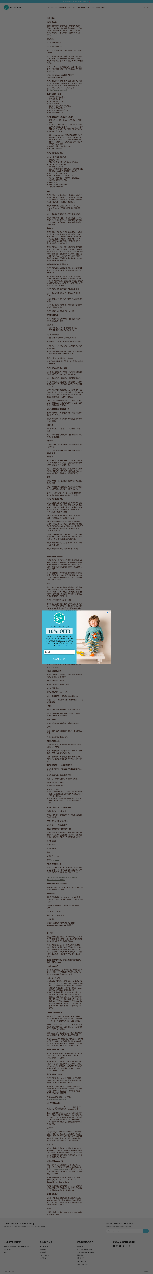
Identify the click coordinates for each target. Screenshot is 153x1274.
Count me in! (59, 658)
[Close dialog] (108, 612)
